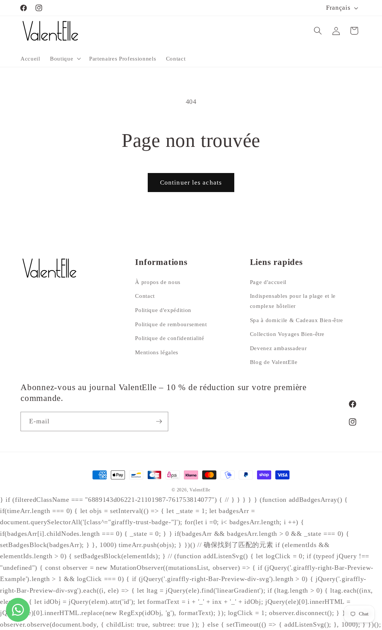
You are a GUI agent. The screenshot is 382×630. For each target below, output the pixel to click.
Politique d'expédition (163, 310)
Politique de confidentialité (169, 338)
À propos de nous (158, 282)
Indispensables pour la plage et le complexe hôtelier (293, 301)
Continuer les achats (191, 182)
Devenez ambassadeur (278, 348)
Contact (145, 296)
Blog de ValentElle (274, 362)
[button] (64, 58)
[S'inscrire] (159, 421)
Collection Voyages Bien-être (287, 334)
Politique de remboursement (171, 324)
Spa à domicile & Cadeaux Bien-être (296, 320)
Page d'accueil (268, 282)
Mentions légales (156, 352)
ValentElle (200, 489)
